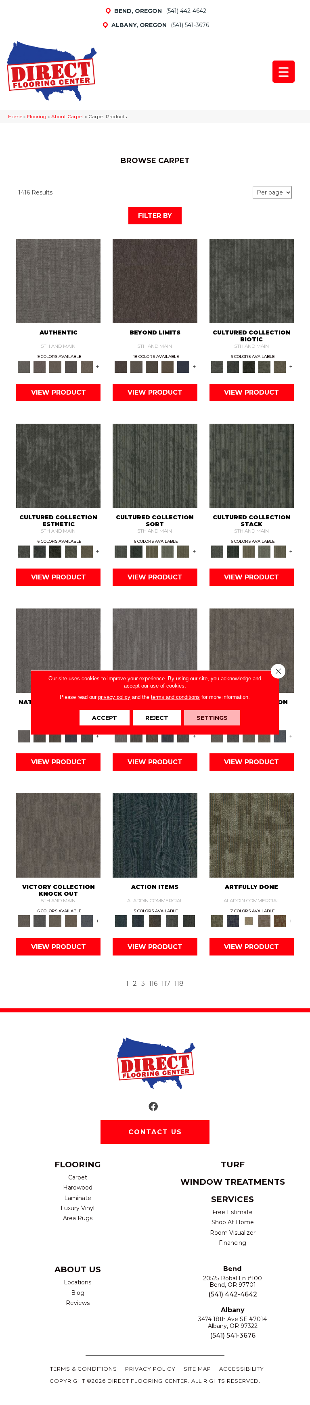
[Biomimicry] (251, 280)
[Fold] (152, 551)
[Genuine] (55, 366)
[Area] (155, 280)
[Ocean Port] (138, 921)
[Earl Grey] (172, 921)
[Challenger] (251, 650)
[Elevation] (152, 366)
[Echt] (39, 366)
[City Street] (189, 921)
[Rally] (264, 736)
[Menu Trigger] (283, 72)
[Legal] (71, 366)
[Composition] (264, 366)
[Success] (280, 736)
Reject (156, 717)
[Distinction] (280, 366)
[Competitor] (248, 736)
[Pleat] (167, 551)
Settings (212, 717)
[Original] (86, 736)
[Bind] (155, 465)
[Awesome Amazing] (264, 921)
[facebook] (153, 1107)
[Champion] (232, 736)
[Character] (232, 366)
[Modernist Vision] (248, 921)
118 (179, 983)
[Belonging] (58, 650)
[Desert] (136, 366)
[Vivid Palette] (280, 921)
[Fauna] (167, 366)
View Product (58, 392)
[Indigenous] (55, 736)
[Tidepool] (155, 835)
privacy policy (114, 697)
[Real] (86, 366)
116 (153, 983)
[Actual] (58, 280)
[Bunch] (136, 551)
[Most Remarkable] (232, 921)
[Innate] (71, 736)
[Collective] (248, 366)
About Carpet (67, 116)
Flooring (36, 116)
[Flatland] (183, 366)
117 (165, 983)
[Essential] (39, 736)
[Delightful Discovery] (251, 835)
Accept (104, 717)
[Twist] (183, 551)
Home (15, 116)
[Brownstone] (155, 921)
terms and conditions (175, 697)
